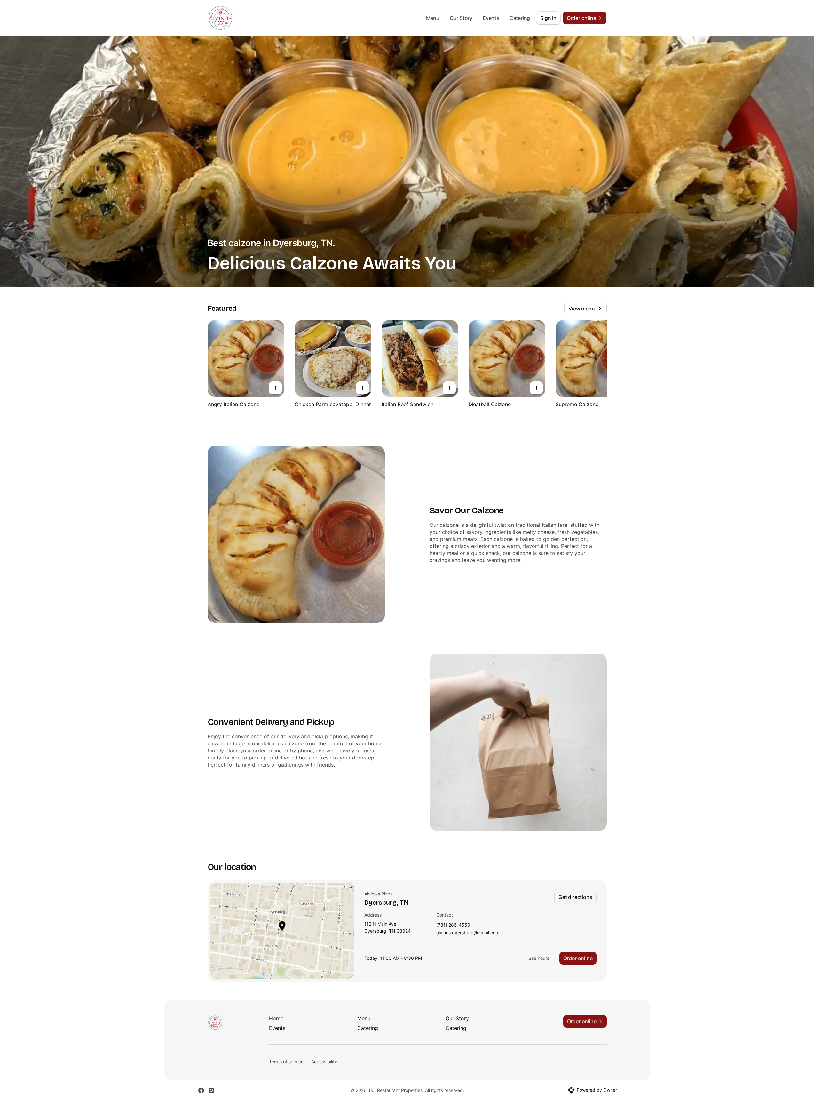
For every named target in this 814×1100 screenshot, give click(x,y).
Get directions (575, 897)
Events (491, 18)
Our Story (461, 18)
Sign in (548, 18)
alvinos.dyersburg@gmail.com (467, 933)
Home (276, 1018)
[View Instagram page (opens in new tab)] (211, 1090)
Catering (520, 18)
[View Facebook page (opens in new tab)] (201, 1090)
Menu (432, 18)
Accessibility (324, 1061)
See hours (538, 958)
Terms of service (286, 1061)
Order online (578, 958)
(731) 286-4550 (453, 925)
